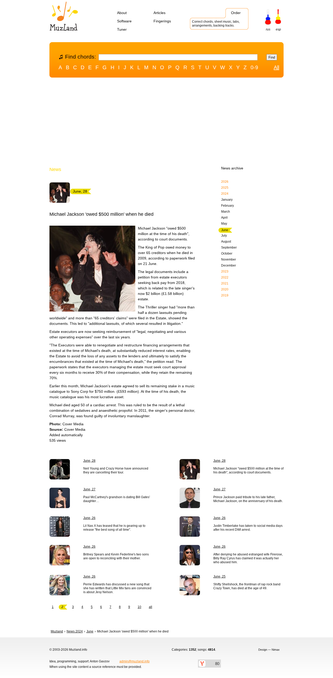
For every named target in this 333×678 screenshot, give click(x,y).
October (226, 253)
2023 (224, 271)
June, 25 (219, 576)
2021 (224, 283)
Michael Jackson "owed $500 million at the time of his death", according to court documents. (248, 470)
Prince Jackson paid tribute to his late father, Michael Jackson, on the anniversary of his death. (248, 499)
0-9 (254, 67)
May (224, 223)
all (150, 607)
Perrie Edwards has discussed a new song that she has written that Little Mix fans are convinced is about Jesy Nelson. (117, 588)
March (225, 211)
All (276, 67)
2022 (224, 277)
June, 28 (89, 460)
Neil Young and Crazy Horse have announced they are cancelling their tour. (115, 470)
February (227, 205)
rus (268, 29)
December (228, 265)
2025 (224, 187)
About (122, 13)
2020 (224, 289)
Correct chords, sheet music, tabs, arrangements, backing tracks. (216, 23)
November (228, 259)
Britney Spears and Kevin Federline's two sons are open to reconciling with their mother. (116, 556)
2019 (224, 295)
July (224, 235)
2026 (224, 181)
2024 (224, 193)
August (226, 241)
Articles (159, 13)
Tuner (122, 29)
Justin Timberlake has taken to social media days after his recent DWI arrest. (248, 527)
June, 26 (89, 518)
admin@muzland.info (134, 661)
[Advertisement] (166, 123)
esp (278, 29)
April (224, 217)
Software (124, 21)
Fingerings (162, 21)
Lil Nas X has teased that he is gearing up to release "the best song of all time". (114, 527)
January (227, 199)
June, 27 (89, 489)
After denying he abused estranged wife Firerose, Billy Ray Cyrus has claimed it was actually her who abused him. (248, 558)
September (229, 247)
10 (139, 607)
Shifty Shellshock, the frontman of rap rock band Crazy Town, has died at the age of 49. (246, 586)
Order (236, 13)
